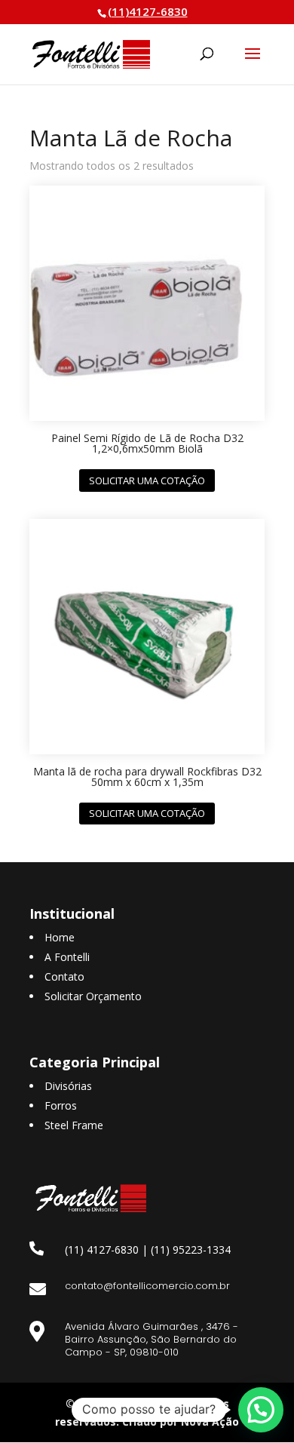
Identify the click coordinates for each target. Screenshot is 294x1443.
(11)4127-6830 (148, 11)
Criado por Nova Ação (180, 1421)
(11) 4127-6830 (102, 1249)
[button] (260, 1409)
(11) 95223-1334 (191, 1249)
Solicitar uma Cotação (147, 480)
